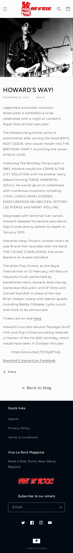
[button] (5, 8)
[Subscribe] (60, 507)
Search (13, 419)
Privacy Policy (19, 428)
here (37, 318)
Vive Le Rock (40, 548)
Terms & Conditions (23, 437)
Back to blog (39, 388)
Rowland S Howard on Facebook (29, 360)
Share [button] (12, 372)
